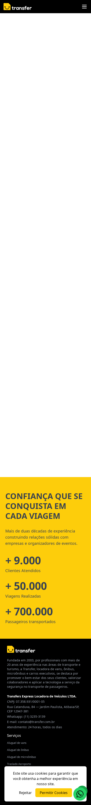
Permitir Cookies (54, 792)
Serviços (14, 735)
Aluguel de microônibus (21, 757)
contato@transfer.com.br (36, 722)
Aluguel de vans (17, 743)
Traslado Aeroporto (19, 764)
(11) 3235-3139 (34, 716)
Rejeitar (25, 792)
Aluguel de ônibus (18, 750)
